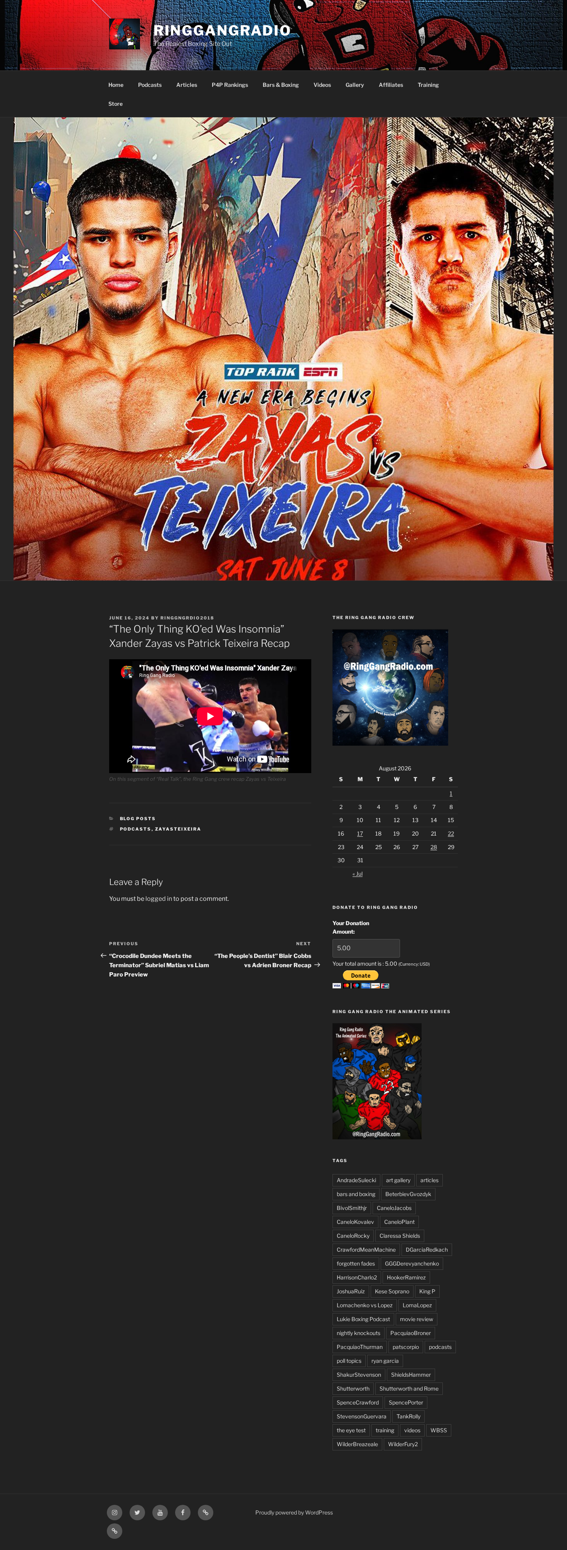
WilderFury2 (403, 1444)
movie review (416, 1319)
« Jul (358, 873)
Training (428, 84)
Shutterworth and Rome (409, 1388)
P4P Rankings (230, 84)
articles (429, 1180)
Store (115, 103)
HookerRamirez (406, 1277)
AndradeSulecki (356, 1180)
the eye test (351, 1430)
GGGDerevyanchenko (412, 1263)
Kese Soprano (392, 1291)
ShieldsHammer (411, 1374)
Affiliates (391, 84)
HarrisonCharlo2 (357, 1277)
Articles (186, 84)
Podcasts (150, 84)
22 (451, 833)
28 (433, 847)
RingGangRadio (223, 30)
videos (412, 1430)
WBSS (438, 1430)
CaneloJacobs (394, 1208)
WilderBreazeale (357, 1444)
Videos (322, 84)
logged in (158, 898)
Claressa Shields (400, 1235)
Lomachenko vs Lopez (365, 1305)
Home (115, 84)
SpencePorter (406, 1402)
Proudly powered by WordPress (294, 1512)
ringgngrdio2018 (187, 618)
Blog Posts (138, 818)
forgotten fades (356, 1263)
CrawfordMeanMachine (366, 1249)
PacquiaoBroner (410, 1333)
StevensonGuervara (361, 1416)
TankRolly (408, 1416)
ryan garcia (385, 1360)
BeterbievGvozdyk (408, 1194)
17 (360, 833)
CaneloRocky (353, 1235)
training (385, 1430)
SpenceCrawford (358, 1402)
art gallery (398, 1180)
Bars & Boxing (281, 84)
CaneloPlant (399, 1221)
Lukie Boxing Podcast (363, 1319)
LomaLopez (417, 1305)
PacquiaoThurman (360, 1347)
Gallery (355, 84)
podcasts (136, 829)
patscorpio (406, 1347)
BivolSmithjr (352, 1208)
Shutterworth (353, 1388)
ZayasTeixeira (178, 829)
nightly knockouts (358, 1333)
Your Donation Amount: (350, 927)
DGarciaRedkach (427, 1249)
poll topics (349, 1360)
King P (427, 1291)
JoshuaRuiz (351, 1291)
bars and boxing (356, 1194)
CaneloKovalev (355, 1221)
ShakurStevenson (359, 1374)
